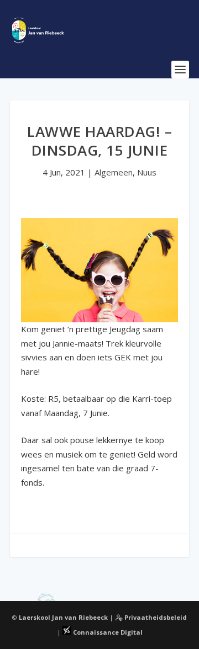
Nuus (146, 172)
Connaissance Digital (107, 632)
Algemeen (114, 172)
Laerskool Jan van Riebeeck (63, 617)
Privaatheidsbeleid (155, 617)
